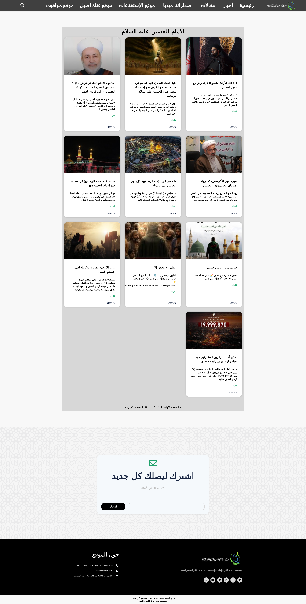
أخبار (228, 5)
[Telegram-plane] (219, 580)
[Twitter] (239, 580)
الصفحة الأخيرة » (134, 407)
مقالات (208, 5)
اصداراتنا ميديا (178, 5)
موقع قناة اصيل (96, 5)
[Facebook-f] (233, 580)
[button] (22, 5)
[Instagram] (226, 580)
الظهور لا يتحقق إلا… (164, 267)
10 (146, 407)
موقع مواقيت (60, 5)
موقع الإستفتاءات (137, 5)
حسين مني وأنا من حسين (222, 267)
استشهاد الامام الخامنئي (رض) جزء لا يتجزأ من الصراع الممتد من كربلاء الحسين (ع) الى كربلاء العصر (93, 87)
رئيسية (247, 5)
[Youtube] (212, 580)
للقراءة (234, 111)
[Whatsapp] (206, 580)
